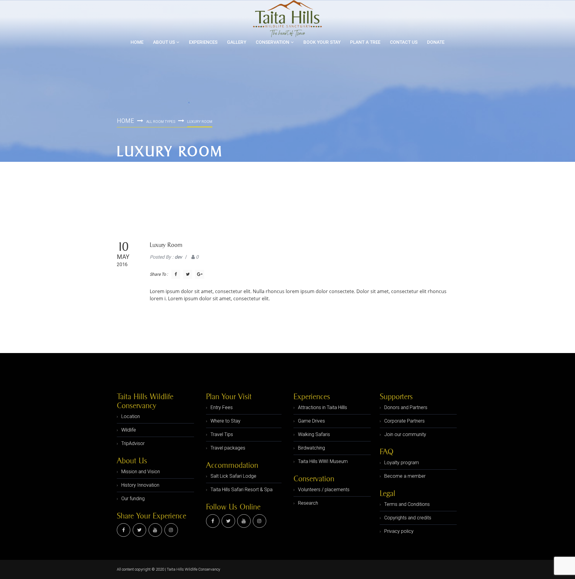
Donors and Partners (405, 407)
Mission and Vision (140, 471)
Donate (435, 42)
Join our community (405, 434)
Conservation (272, 42)
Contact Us (403, 42)
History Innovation (140, 485)
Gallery (236, 42)
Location (130, 416)
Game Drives (311, 421)
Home (137, 42)
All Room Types (160, 122)
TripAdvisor (133, 443)
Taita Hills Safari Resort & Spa (242, 489)
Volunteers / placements (323, 489)
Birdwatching (311, 448)
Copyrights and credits (407, 518)
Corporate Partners (404, 421)
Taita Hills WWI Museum (323, 461)
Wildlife (128, 430)
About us (164, 42)
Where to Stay (225, 421)
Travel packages (228, 448)
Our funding (133, 498)
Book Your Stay (322, 42)
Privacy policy (399, 531)
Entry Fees (222, 407)
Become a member (405, 476)
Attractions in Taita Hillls (322, 407)
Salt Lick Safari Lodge (233, 476)
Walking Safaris (314, 434)
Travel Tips (222, 434)
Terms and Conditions (407, 504)
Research (308, 503)
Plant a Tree (365, 42)
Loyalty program (401, 462)
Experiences (203, 42)
